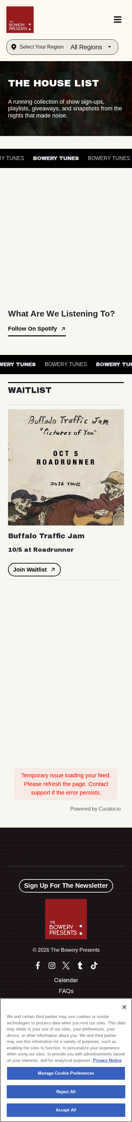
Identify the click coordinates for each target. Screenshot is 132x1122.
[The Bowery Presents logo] (20, 19)
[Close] (124, 1007)
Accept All (66, 1110)
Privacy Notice (107, 1060)
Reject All (66, 1091)
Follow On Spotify (32, 328)
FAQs (66, 991)
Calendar (66, 980)
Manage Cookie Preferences (66, 1073)
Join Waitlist (30, 569)
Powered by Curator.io (95, 809)
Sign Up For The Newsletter (66, 885)
